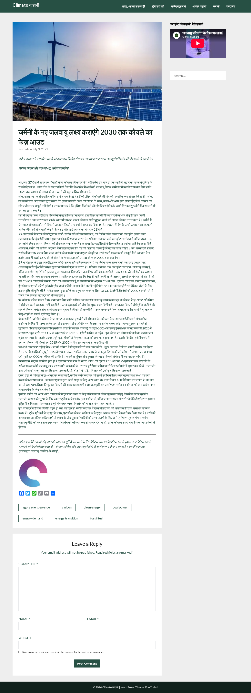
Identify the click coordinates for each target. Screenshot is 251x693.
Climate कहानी (26, 5)
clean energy (92, 507)
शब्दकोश (230, 6)
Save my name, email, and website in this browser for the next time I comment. (63, 651)
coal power (120, 507)
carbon (67, 507)
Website (25, 637)
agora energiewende (36, 507)
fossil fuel (96, 518)
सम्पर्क (216, 6)
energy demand (33, 518)
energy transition (66, 518)
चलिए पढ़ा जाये (178, 6)
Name (24, 619)
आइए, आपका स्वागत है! (133, 6)
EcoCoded (151, 687)
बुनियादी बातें (158, 6)
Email (93, 619)
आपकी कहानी (199, 6)
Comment (28, 564)
